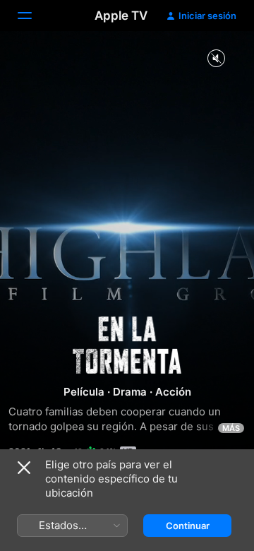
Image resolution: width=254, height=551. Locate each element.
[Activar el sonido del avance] (216, 59)
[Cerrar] (24, 467)
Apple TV (121, 15)
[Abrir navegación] (33, 15)
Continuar (188, 525)
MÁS (231, 428)
